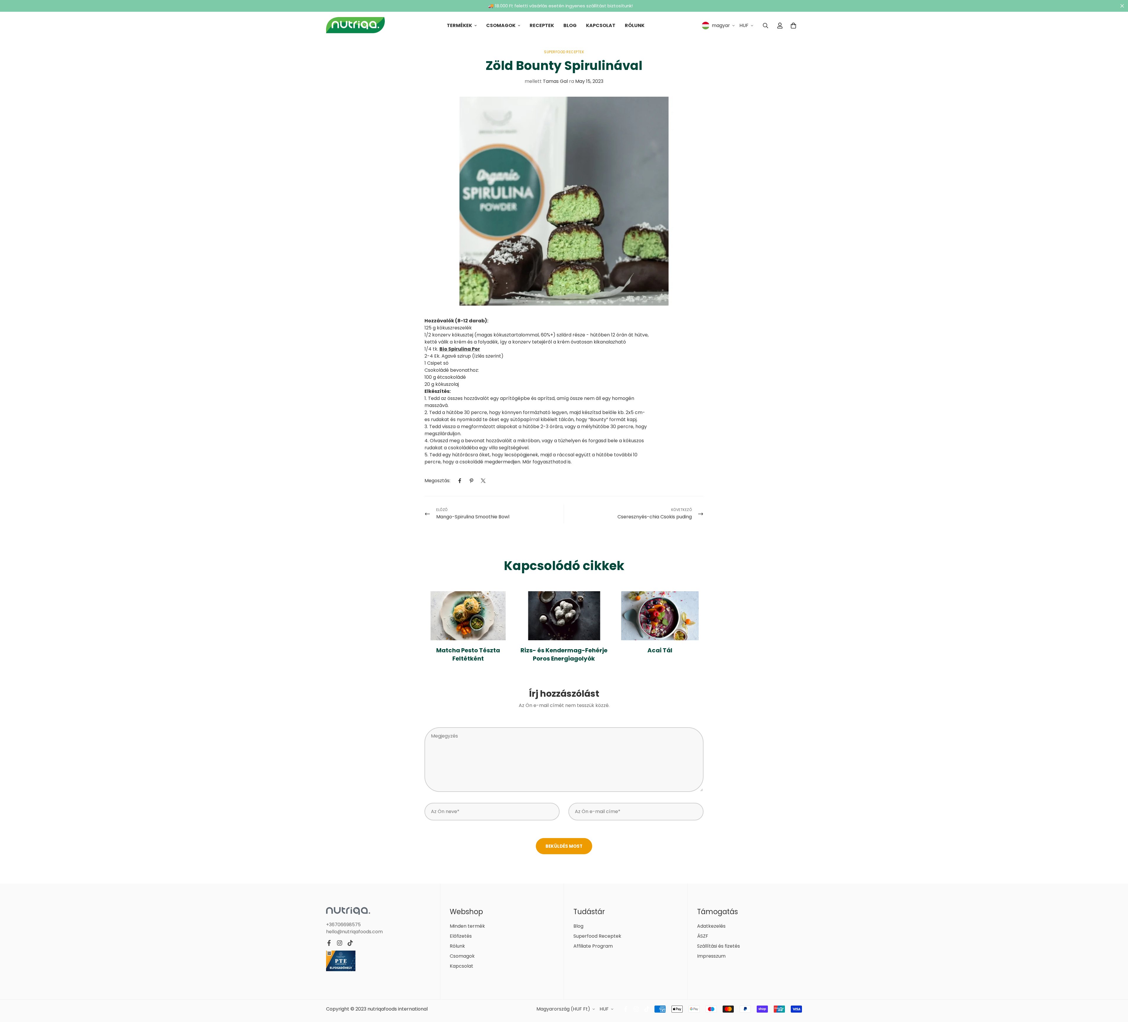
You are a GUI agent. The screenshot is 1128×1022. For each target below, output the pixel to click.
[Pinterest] (471, 480)
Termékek (459, 25)
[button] (793, 25)
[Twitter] (483, 480)
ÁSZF (702, 936)
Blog (570, 25)
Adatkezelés (711, 926)
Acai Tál (659, 650)
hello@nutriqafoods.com (354, 931)
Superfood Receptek (564, 51)
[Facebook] (459, 480)
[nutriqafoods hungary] (355, 25)
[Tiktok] (350, 943)
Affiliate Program (593, 946)
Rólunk (634, 25)
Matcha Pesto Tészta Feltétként (468, 654)
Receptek (542, 25)
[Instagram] (339, 943)
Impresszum (711, 956)
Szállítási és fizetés (718, 946)
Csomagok (501, 25)
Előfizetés (461, 936)
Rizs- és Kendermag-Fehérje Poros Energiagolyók (564, 654)
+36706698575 (343, 924)
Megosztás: (437, 480)
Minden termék (467, 926)
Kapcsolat (600, 25)
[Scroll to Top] (1116, 990)
